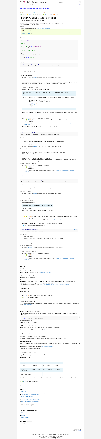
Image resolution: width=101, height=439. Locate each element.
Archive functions (46, 8)
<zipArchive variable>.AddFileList (47, 284)
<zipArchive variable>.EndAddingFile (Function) (30, 401)
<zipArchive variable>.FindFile (47, 346)
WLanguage (24, 8)
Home (71, 4)
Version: (28, 4)
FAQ (42, 434)
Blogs (45, 434)
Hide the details (75, 132)
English (77, 4)
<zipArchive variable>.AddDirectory (43, 28)
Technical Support (50, 434)
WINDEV (22, 413)
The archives (23, 391)
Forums (39, 434)
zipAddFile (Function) (25, 398)
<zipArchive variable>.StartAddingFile (63, 32)
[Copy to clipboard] (79, 41)
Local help (79, 430)
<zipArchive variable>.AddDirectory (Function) (30, 394)
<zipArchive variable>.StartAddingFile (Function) (30, 399)
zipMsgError (46, 329)
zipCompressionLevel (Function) (27, 396)
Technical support (56, 434)
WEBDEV (23, 415)
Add (30, 421)
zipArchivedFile (30, 247)
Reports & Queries (25, 417)
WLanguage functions (31, 8)
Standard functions (38, 8)
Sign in (74, 4)
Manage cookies (66, 434)
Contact (61, 434)
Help (21, 8)
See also (79, 17)
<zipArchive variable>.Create (45, 272)
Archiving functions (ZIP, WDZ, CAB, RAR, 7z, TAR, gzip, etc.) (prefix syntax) (35, 392)
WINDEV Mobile (24, 412)
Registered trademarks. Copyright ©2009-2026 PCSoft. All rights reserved (50, 436)
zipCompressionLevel (28, 304)
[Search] (79, 2)
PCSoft (33, 434)
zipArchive (35, 77)
